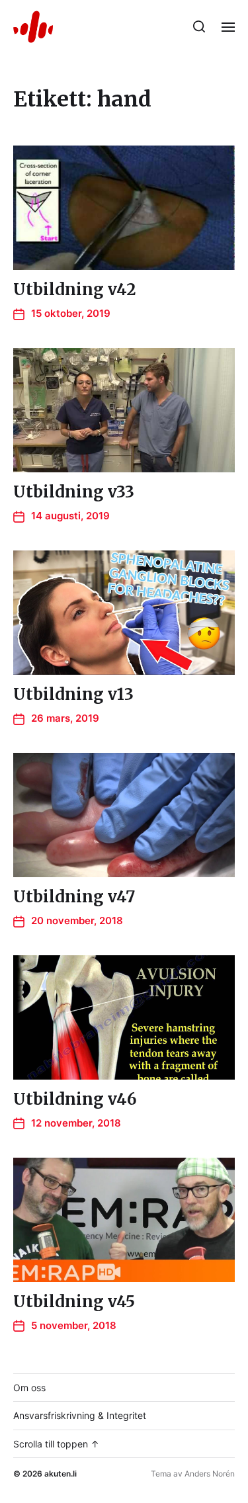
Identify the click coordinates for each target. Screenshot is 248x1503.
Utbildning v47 (74, 896)
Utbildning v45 (74, 1301)
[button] (199, 26)
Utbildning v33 (73, 492)
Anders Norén (210, 1474)
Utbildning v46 (75, 1099)
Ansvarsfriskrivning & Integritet (79, 1415)
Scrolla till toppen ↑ (56, 1443)
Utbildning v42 (74, 289)
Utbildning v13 (73, 694)
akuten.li (60, 1474)
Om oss (29, 1387)
